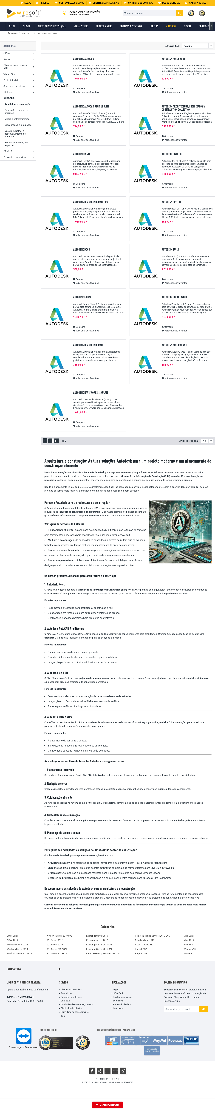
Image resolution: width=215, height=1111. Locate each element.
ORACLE (7, 151)
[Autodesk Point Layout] (145, 317)
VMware (188, 953)
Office (6, 53)
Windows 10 (190, 949)
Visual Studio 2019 (144, 944)
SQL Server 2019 (55, 944)
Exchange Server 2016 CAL (99, 949)
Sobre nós (118, 1000)
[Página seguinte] (50, 440)
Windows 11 (190, 944)
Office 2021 (12, 936)
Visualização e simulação (18, 125)
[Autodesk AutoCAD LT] (145, 78)
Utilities (7, 92)
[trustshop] (83, 1042)
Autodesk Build (170, 249)
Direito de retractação (71, 1008)
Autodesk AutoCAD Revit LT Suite (91, 106)
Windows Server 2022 (17, 944)
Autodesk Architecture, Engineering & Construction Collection (183, 108)
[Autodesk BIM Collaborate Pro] (56, 222)
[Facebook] (92, 1071)
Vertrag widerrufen (109, 1104)
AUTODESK (9, 98)
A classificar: (172, 45)
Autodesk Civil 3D (171, 154)
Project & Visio (11, 80)
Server (6, 59)
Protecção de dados (123, 1004)
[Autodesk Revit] (56, 174)
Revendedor (66, 993)
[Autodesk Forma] (56, 317)
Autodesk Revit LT (171, 202)
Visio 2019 (189, 940)
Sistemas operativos (14, 86)
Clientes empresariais (71, 989)
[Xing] (99, 1071)
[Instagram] (123, 1071)
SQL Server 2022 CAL (57, 949)
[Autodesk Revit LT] (145, 222)
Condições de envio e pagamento (77, 1004)
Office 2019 (12, 940)
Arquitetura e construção (17, 104)
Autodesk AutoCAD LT (173, 59)
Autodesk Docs (81, 249)
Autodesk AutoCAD (83, 59)
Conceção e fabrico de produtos (16, 111)
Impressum (118, 1008)
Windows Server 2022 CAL (19, 953)
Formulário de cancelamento (75, 1012)
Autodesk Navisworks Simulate (90, 392)
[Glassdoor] (107, 1071)
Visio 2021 (189, 936)
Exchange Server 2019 (97, 936)
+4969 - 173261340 (20, 997)
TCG (63, 1016)
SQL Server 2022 (55, 940)
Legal (115, 989)
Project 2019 (141, 953)
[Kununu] (115, 1071)
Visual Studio (10, 74)
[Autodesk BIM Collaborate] (56, 365)
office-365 (118, 993)
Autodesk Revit (81, 154)
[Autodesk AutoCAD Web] (145, 365)
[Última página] (56, 440)
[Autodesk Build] (145, 269)
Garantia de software (71, 997)
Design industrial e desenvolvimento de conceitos (15, 134)
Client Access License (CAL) (15, 67)
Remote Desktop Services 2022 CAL (103, 953)
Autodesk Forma (82, 297)
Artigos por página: (188, 441)
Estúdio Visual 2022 (144, 940)
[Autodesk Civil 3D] (145, 174)
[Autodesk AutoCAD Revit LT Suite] (56, 126)
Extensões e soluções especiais (16, 144)
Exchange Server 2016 (97, 940)
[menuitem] (139, 3)
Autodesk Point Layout (174, 297)
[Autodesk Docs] (56, 269)
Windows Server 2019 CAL (59, 936)
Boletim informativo (122, 997)
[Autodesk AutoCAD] (56, 78)
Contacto (65, 1000)
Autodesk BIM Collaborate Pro (90, 202)
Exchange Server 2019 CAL (99, 944)
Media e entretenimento (17, 119)
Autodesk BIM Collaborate (88, 345)
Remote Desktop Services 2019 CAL (152, 936)
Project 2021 (141, 949)
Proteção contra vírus (14, 157)
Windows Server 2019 (17, 949)
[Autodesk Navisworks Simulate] (56, 412)
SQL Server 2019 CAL (57, 953)
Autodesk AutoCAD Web (174, 345)
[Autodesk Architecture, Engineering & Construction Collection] (145, 126)
